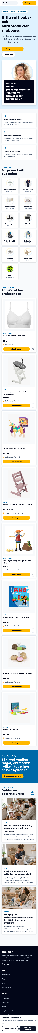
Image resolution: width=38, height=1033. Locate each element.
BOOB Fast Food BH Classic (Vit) (14, 336)
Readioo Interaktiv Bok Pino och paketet (16, 617)
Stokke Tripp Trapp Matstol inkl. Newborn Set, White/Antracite (18, 393)
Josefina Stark (5, 1002)
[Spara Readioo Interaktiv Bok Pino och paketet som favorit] (33, 630)
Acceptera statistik (28, 1028)
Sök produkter (6, 974)
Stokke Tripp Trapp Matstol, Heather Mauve (17, 504)
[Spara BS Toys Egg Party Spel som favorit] (33, 743)
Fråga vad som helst (13, 49)
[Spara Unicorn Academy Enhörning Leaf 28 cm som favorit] (33, 462)
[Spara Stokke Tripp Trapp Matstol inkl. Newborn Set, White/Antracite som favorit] (33, 405)
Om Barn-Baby (6, 998)
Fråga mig (30, 3)
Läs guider (8, 54)
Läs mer (7, 1023)
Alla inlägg (33, 793)
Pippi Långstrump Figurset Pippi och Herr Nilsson (17, 562)
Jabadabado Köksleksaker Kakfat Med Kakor (17, 673)
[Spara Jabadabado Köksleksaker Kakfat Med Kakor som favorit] (33, 687)
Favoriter (4, 983)
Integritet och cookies (8, 1011)
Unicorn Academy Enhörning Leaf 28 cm (16, 448)
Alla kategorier (9, 3)
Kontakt (4, 1006)
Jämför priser (16, 349)
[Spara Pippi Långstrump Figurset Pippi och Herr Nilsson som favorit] (33, 574)
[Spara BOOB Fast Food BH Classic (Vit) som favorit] (33, 349)
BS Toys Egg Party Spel (11, 729)
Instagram (7, 964)
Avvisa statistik (10, 1028)
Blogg (3, 979)
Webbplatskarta (6, 987)
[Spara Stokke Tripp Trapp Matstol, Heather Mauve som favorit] (33, 518)
